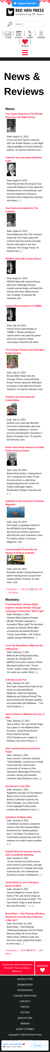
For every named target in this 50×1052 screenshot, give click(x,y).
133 (36, 589)
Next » (15, 592)
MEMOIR (25, 1023)
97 (34, 950)
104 (41, 950)
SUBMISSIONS (25, 985)
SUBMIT (29, 38)
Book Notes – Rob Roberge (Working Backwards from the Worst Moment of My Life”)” (25, 916)
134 (40, 589)
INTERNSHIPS (25, 990)
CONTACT (25, 1001)
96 (31, 950)
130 (23, 589)
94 (25, 950)
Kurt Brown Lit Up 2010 (17, 786)
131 (27, 589)
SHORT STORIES (25, 1029)
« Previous (10, 589)
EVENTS (18, 38)
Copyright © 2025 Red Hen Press (25, 1035)
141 (10, 592)
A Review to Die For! (16, 680)
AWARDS (41, 38)
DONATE (25, 46)
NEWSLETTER (25, 979)
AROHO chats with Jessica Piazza (23, 259)
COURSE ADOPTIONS (25, 996)
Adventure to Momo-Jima (18, 817)
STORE (8, 38)
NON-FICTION (25, 1018)
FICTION (25, 1012)
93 (22, 950)
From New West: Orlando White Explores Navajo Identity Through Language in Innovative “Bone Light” (25, 607)
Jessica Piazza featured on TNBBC (23, 306)
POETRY (25, 1007)
